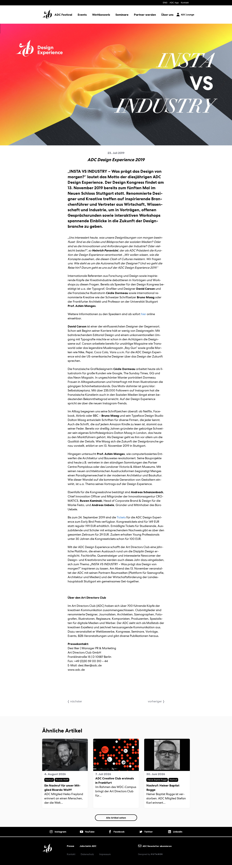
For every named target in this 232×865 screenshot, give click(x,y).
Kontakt (185, 2)
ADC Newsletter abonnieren (157, 846)
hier (143, 314)
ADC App (174, 2)
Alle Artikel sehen (116, 817)
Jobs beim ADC (88, 846)
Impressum (105, 854)
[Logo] (47, 12)
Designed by (144, 854)
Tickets (121, 517)
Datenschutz (87, 854)
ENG (165, 2)
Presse (70, 846)
